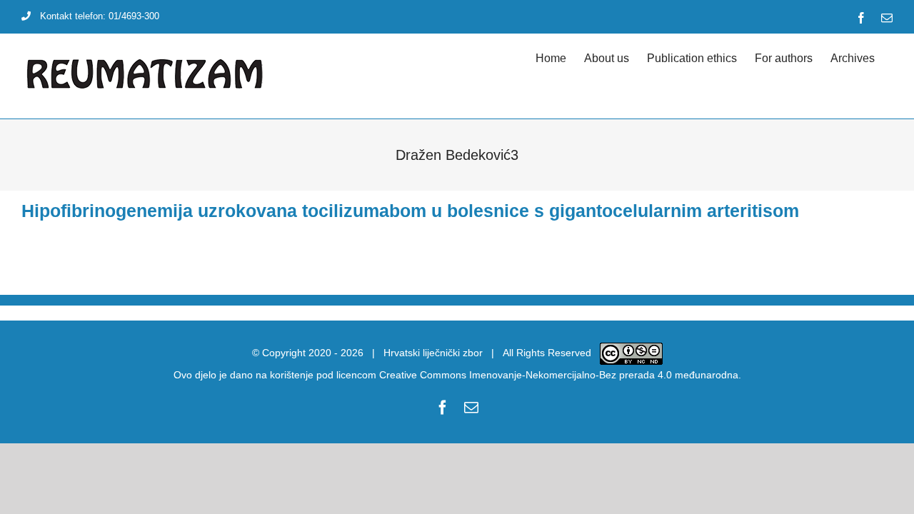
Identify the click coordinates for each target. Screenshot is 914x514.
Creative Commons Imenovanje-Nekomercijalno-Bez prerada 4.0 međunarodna (558, 375)
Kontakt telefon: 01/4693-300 (99, 16)
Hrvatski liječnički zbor (433, 352)
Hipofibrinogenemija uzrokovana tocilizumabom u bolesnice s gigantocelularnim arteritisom (410, 211)
